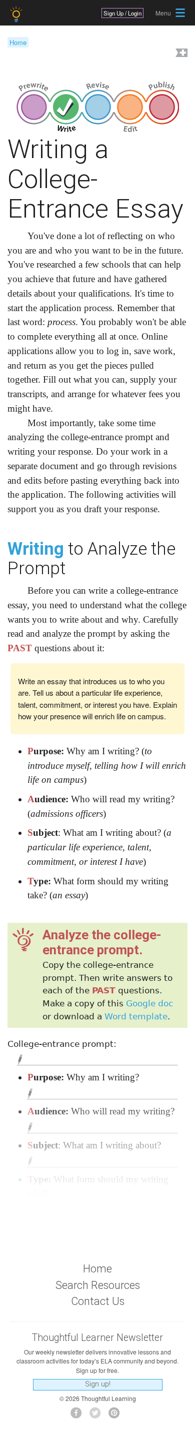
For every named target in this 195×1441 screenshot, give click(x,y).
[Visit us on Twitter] (97, 1415)
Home (18, 42)
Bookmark (181, 54)
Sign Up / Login (123, 13)
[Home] (17, 14)
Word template (136, 1016)
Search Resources (98, 1285)
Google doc (149, 1003)
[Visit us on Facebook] (79, 1415)
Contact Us (97, 1301)
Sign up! (97, 1384)
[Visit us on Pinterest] (117, 1415)
